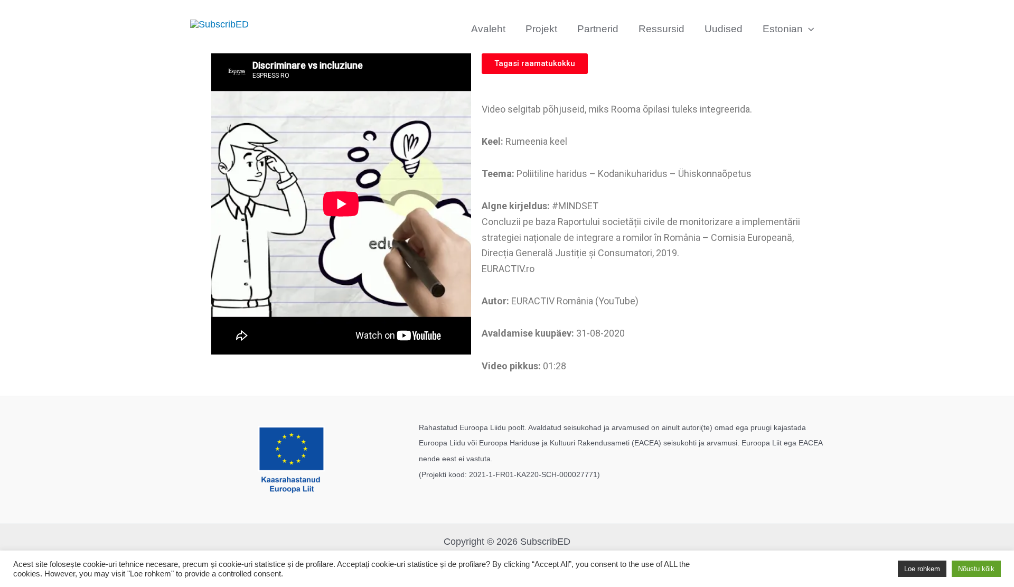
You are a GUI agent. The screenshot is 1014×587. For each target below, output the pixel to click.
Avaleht (488, 28)
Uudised (724, 28)
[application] (808, 29)
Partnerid (597, 28)
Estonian (783, 28)
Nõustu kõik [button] (976, 569)
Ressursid (661, 28)
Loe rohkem (922, 569)
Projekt (541, 28)
